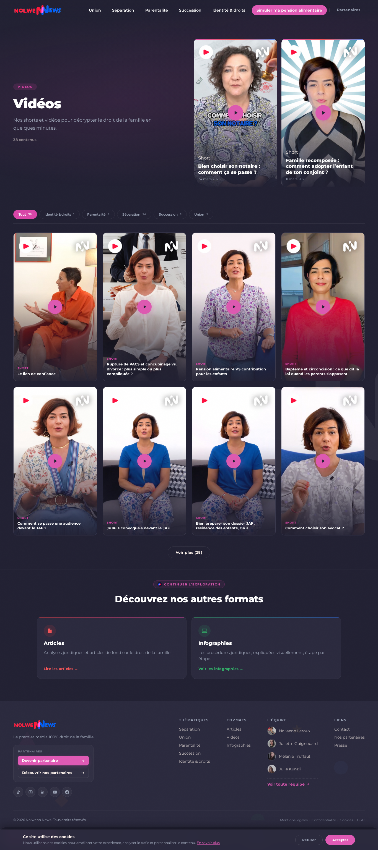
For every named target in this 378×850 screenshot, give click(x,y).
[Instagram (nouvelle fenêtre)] (30, 792)
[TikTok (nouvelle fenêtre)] (18, 792)
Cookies (346, 820)
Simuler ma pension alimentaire (289, 10)
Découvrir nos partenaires (47, 773)
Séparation (123, 10)
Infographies (239, 745)
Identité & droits (229, 10)
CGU (361, 820)
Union (95, 10)
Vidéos (233, 737)
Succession (190, 10)
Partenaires (348, 9)
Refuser (309, 840)
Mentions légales (294, 820)
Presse (340, 745)
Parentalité (156, 10)
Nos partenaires (349, 737)
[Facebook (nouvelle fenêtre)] (67, 792)
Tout (25, 214)
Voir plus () (189, 552)
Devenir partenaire (40, 761)
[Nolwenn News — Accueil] (38, 9)
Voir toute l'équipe (286, 784)
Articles (234, 729)
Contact (342, 729)
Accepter (340, 840)
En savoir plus (208, 843)
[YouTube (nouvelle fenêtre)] (55, 792)
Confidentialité (324, 820)
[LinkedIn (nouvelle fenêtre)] (43, 792)
